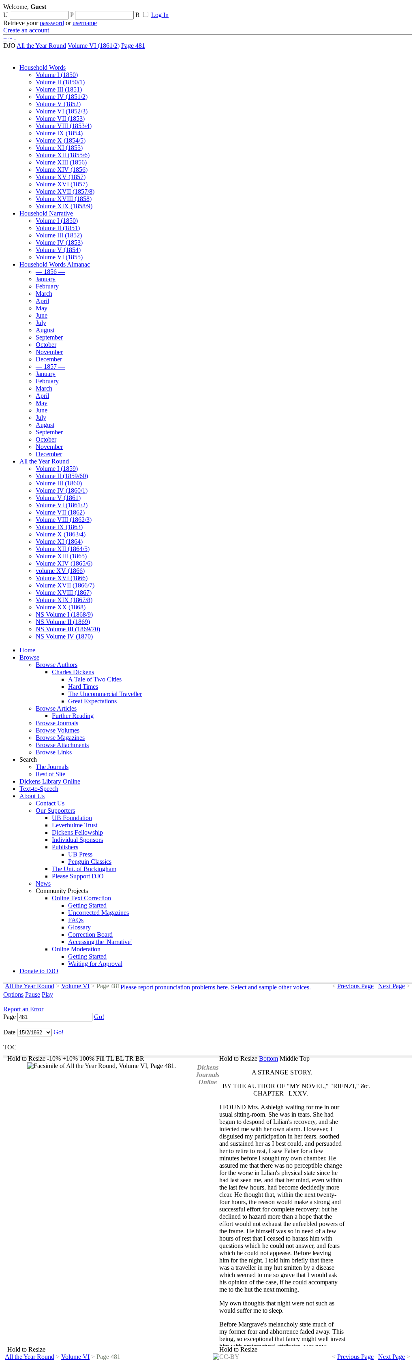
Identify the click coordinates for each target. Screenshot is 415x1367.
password (52, 22)
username (85, 22)
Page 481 (133, 45)
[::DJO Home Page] (30, 16)
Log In (160, 14)
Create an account (26, 30)
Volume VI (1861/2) (94, 45)
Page (9, 1016)
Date (9, 1032)
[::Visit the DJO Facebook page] (252, 9)
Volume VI (75, 986)
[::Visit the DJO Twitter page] (266, 9)
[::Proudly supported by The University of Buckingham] (370, 10)
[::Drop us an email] (281, 9)
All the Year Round (41, 45)
